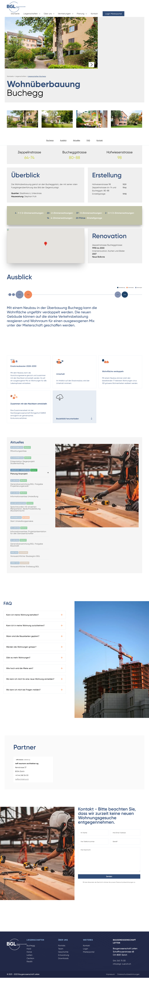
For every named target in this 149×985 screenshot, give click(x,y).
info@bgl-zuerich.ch (122, 964)
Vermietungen (64, 14)
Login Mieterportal (113, 14)
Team (60, 949)
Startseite (15, 14)
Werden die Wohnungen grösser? (21, 647)
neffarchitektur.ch (22, 779)
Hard (29, 949)
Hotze (29, 952)
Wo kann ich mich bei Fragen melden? (23, 690)
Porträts (61, 945)
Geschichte (63, 952)
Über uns (48, 14)
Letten (29, 955)
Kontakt (94, 14)
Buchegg (50, 140)
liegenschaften (20, 76)
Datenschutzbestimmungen (124, 882)
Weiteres (88, 940)
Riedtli (29, 961)
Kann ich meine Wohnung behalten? (22, 615)
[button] (45, 244)
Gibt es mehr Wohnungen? (18, 657)
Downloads (63, 958)
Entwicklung (63, 955)
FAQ (88, 140)
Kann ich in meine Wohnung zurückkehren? (25, 625)
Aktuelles (76, 140)
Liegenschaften (30, 14)
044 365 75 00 (119, 961)
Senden (109, 876)
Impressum (110, 974)
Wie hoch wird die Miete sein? (19, 668)
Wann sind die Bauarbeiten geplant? (22, 636)
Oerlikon (30, 958)
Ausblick (63, 140)
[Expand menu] (39, 13)
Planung (80, 14)
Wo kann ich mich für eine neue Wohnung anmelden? (30, 679)
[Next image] (91, 64)
